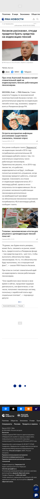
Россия (20, 306)
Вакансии (5, 432)
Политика (5, 421)
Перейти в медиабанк (27, 62)
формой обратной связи (21, 473)
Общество (14, 421)
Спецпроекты (7, 424)
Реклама (17, 424)
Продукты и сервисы (30, 424)
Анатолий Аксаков (9, 306)
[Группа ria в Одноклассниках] (28, 409)
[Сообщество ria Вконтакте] (21, 409)
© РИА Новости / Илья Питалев (11, 62)
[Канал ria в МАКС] (5, 409)
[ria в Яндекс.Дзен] (13, 409)
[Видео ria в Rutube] (36, 409)
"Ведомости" (31, 147)
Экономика (24, 421)
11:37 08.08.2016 (7, 24)
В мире (32, 421)
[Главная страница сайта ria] (12, 19)
